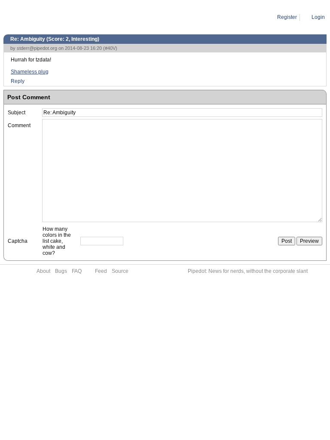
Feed (101, 271)
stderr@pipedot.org (37, 48)
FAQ (77, 271)
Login (318, 17)
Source (120, 271)
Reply (17, 81)
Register (287, 17)
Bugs (61, 271)
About (43, 271)
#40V (110, 48)
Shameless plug (30, 72)
